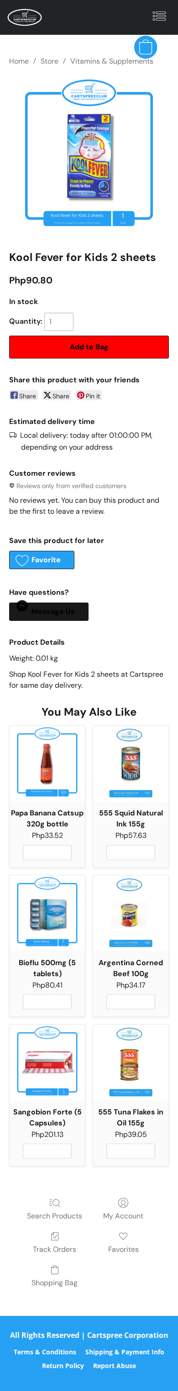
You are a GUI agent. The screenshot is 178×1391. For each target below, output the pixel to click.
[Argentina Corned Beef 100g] (130, 913)
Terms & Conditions (45, 1352)
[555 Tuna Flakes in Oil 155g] (130, 1062)
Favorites (123, 1249)
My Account (123, 1216)
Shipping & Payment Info (124, 1352)
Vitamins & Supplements (111, 61)
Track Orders (54, 1249)
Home (19, 61)
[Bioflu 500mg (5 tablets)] (47, 913)
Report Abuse (114, 1365)
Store (49, 61)
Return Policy (63, 1365)
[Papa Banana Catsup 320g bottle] (47, 763)
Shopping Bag (54, 1283)
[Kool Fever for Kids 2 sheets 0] (89, 156)
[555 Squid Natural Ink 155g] (130, 763)
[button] (25, 17)
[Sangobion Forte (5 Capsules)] (47, 1062)
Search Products (54, 1216)
